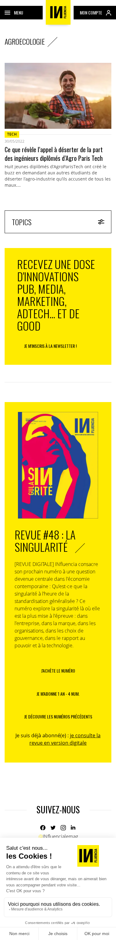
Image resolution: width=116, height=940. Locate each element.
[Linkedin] (73, 827)
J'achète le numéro (58, 670)
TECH (12, 134)
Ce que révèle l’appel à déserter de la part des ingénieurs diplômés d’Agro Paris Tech (54, 153)
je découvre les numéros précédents (58, 716)
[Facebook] (42, 827)
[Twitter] (53, 827)
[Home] (58, 12)
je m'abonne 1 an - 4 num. (58, 693)
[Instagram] (63, 827)
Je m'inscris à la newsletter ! (50, 346)
